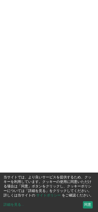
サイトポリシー (48, 195)
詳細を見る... (14, 204)
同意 (87, 204)
